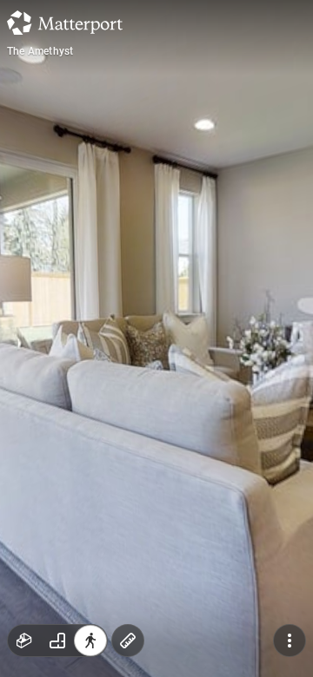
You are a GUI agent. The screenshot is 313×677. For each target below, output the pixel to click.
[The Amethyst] (156, 338)
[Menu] (289, 640)
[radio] (24, 640)
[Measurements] (127, 640)
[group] (57, 640)
